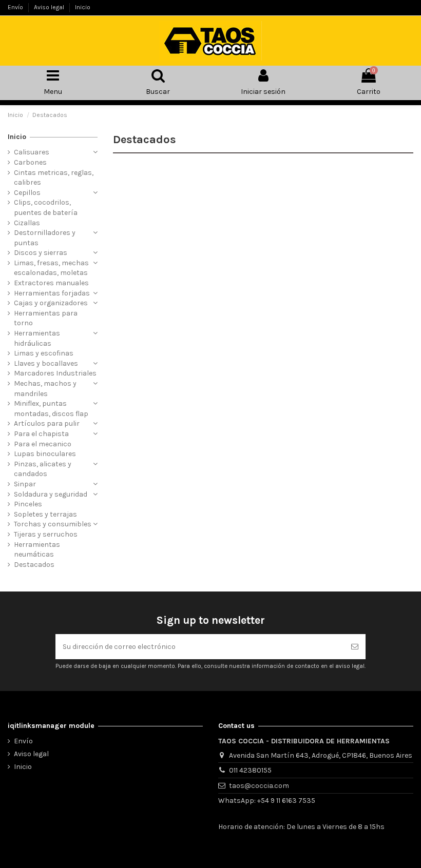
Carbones (30, 162)
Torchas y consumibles (52, 524)
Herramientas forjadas (52, 293)
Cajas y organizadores (51, 303)
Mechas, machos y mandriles (45, 388)
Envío (16, 7)
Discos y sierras (40, 252)
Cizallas (27, 223)
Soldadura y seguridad (50, 494)
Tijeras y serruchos (46, 534)
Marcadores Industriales (55, 373)
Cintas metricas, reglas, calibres (53, 177)
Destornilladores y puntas (44, 237)
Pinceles (28, 504)
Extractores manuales (51, 283)
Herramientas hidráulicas (37, 338)
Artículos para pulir (47, 423)
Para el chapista (41, 433)
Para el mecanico (42, 444)
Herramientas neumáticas (37, 549)
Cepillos (27, 192)
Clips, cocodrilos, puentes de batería (46, 207)
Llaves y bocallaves (46, 363)
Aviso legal (50, 7)
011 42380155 (250, 770)
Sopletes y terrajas (45, 514)
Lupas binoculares (45, 453)
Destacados (34, 564)
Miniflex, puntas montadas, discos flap (51, 408)
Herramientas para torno (46, 318)
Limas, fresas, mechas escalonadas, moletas (51, 268)
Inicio (82, 7)
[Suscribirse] (355, 646)
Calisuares (31, 152)
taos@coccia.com (259, 785)
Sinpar (25, 484)
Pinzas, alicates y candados (42, 469)
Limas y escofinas (43, 353)
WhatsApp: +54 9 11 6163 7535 (266, 800)
